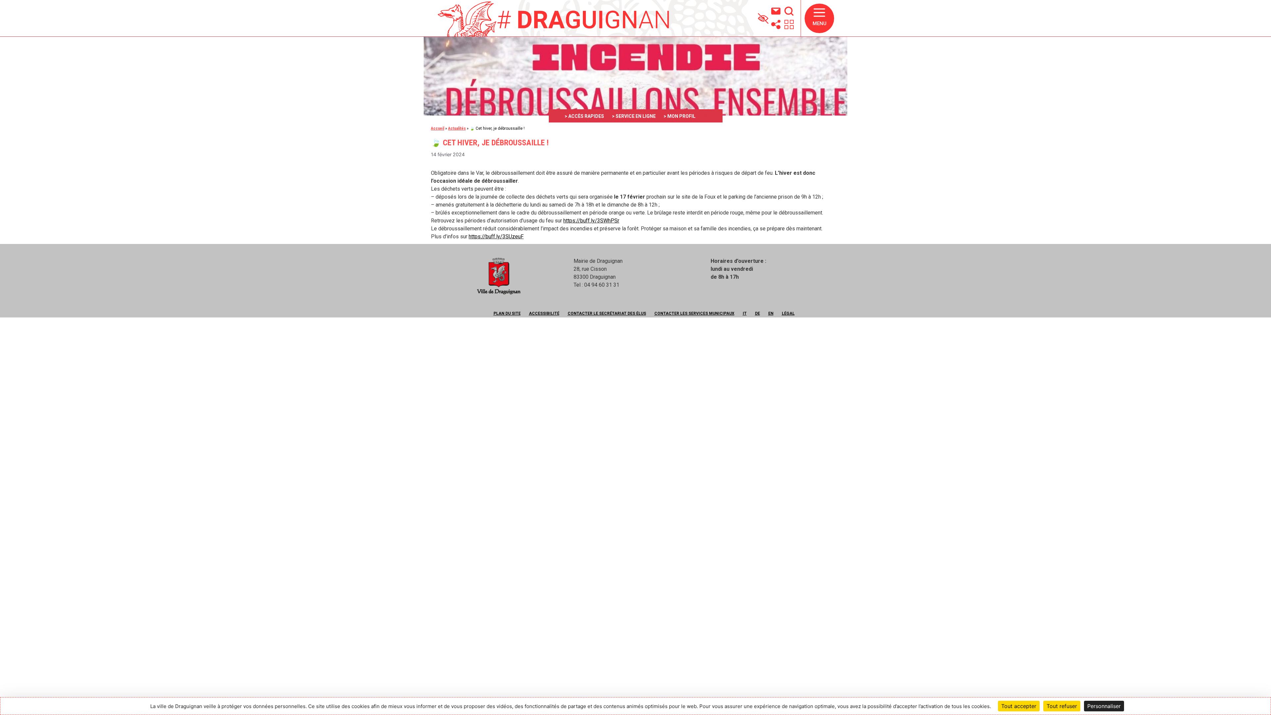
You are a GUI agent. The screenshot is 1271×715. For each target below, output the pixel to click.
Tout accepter (1018, 706)
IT (745, 313)
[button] (819, 18)
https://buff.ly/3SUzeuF (496, 236)
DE (757, 313)
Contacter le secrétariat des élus (607, 313)
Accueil (437, 128)
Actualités (457, 128)
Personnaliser (1104, 706)
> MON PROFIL (679, 116)
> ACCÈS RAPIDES (584, 116)
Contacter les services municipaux (694, 313)
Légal (788, 313)
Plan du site (507, 313)
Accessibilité (544, 313)
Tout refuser (1062, 706)
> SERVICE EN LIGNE (634, 116)
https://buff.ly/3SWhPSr (591, 220)
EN (771, 313)
